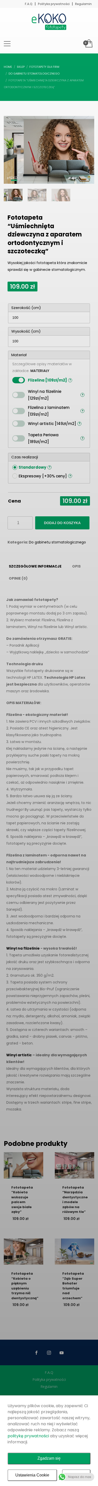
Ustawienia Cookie (32, 1475)
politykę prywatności (28, 1436)
